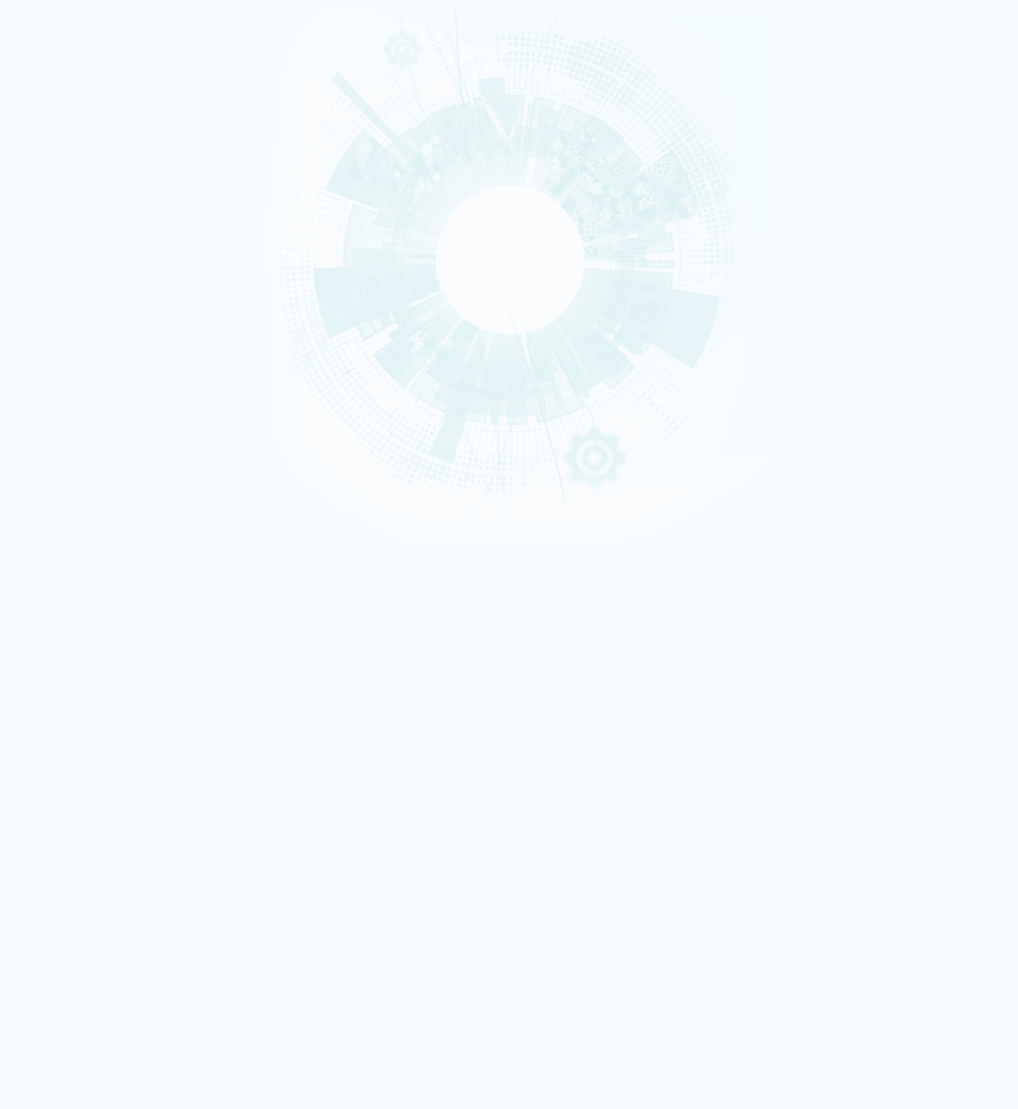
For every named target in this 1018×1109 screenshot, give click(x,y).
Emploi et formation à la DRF (44, 305)
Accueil (28, 334)
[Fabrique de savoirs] (55, 37)
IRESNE (24, 202)
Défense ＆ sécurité (29, 126)
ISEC (23, 209)
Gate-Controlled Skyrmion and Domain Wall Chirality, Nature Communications (77, 610)
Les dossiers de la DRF (42, 826)
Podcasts (25, 272)
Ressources (23, 822)
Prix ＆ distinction (37, 805)
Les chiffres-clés (33, 111)
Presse (29, 818)
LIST (22, 226)
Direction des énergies (40, 948)
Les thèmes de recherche (40, 150)
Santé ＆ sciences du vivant (33, 143)
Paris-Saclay (26, 355)
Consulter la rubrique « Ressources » (30, 286)
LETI (22, 222)
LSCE (23, 239)
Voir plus (12, 689)
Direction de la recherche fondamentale (52, 955)
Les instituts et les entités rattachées (53, 117)
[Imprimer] (22, 388)
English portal (34, 934)
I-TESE (23, 212)
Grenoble (25, 358)
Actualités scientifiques (43, 801)
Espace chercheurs (37, 916)
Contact (20, 725)
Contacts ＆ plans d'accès (33, 348)
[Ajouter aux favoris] (29, 396)
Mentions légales (27, 717)
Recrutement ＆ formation (32, 55)
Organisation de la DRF (42, 764)
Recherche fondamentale (32, 72)
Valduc (24, 368)
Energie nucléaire (29, 129)
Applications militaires (31, 61)
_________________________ (42, 930)
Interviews (27, 278)
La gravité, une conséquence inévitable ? (49, 678)
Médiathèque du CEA (41, 834)
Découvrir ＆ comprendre (42, 999)
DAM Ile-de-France (37, 977)
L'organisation (30, 105)
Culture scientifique (29, 995)
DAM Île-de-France (29, 365)
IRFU (23, 259)
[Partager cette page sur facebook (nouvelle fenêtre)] (52, 403)
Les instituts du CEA (29, 1026)
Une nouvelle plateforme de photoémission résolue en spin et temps (69, 649)
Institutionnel (24, 938)
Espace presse (34, 909)
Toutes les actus (35, 1013)
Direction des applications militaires (50, 945)
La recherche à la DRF (31, 776)
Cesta (23, 372)
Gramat (29, 987)
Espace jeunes (34, 923)
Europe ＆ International (39, 175)
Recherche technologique (33, 68)
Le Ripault (31, 991)
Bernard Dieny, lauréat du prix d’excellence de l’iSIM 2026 (61, 658)
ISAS (23, 205)
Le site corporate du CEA (42, 941)
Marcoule (25, 362)
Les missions (28, 99)
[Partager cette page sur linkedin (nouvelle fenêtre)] (51, 418)
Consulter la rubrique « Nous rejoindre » (32, 312)
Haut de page (14, 733)
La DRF (18, 751)
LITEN (23, 215)
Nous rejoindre (26, 80)
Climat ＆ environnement (32, 146)
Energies (25, 65)
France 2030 (34, 788)
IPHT (23, 249)
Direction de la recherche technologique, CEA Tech (60, 952)
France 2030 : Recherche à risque (47, 163)
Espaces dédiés (26, 902)
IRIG (22, 263)
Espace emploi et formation (44, 913)
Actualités (43, 334)
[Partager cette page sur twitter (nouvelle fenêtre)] (50, 410)
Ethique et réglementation (42, 124)
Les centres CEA (26, 959)
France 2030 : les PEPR (36, 169)
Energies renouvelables (31, 133)
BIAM (23, 246)
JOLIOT (24, 236)
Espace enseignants (38, 920)
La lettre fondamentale (43, 813)
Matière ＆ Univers (29, 140)
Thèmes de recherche (42, 780)
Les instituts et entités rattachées (51, 768)
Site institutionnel (170, 873)
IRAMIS (24, 253)
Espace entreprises (37, 927)
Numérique (26, 136)
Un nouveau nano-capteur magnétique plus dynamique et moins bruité (71, 639)
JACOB (24, 232)
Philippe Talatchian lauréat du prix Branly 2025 (53, 668)
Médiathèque (33, 1002)
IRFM (23, 256)
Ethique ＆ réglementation (45, 772)
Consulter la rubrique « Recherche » (29, 183)
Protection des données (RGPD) (40, 721)
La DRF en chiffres (38, 760)
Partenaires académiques (41, 157)
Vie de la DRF (34, 809)
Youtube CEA (34, 830)
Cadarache (26, 351)
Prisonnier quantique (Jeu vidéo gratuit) (52, 1005)
